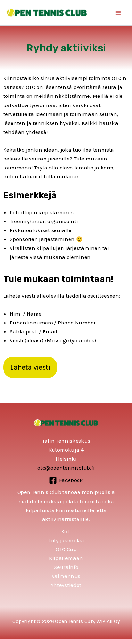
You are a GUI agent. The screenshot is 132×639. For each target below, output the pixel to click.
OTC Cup (66, 549)
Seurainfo (66, 567)
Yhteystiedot (66, 585)
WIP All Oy (108, 621)
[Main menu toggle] (118, 12)
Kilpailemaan (66, 558)
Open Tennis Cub (74, 621)
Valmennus (66, 576)
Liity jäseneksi (66, 540)
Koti (66, 531)
